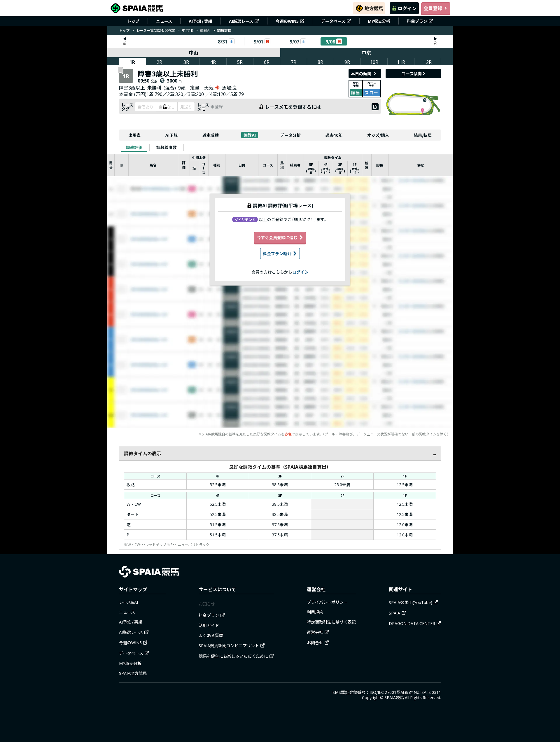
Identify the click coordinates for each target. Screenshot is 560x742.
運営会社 (315, 632)
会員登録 (433, 8)
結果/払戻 (423, 135)
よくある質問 (211, 635)
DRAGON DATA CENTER (412, 623)
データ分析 (290, 135)
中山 (193, 52)
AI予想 (171, 135)
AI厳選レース (241, 21)
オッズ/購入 (378, 135)
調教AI (205, 30)
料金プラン (417, 21)
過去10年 (334, 135)
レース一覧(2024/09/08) (155, 30)
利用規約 (315, 612)
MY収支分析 (379, 21)
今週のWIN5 (287, 21)
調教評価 (134, 147)
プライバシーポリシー (327, 602)
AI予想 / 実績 (200, 21)
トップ (133, 21)
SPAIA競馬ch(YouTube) (410, 602)
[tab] (134, 147)
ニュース (164, 21)
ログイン (407, 8)
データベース (333, 21)
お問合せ (315, 642)
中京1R (187, 30)
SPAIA (394, 612)
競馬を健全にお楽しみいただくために (233, 656)
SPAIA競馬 (394, 697)
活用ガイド (209, 625)
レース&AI (128, 602)
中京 (366, 52)
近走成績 (210, 135)
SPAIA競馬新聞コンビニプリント (229, 645)
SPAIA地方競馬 (133, 673)
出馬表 (134, 135)
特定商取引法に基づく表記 (331, 622)
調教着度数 (166, 147)
